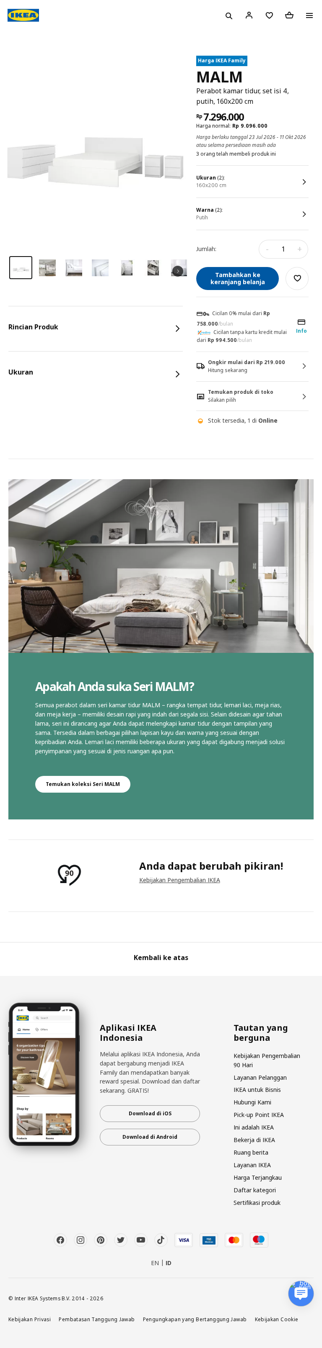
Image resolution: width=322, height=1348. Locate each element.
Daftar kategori (255, 1190)
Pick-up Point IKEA (259, 1115)
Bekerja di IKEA (254, 1140)
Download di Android (149, 1136)
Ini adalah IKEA (254, 1127)
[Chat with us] (301, 1293)
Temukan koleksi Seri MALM (83, 784)
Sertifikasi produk (257, 1203)
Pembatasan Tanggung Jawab (97, 1319)
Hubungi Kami (252, 1102)
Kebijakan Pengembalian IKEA (179, 880)
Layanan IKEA (252, 1165)
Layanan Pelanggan (260, 1077)
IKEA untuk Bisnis (257, 1090)
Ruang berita (251, 1152)
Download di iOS (150, 1113)
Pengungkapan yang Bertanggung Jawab (195, 1319)
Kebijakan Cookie (277, 1319)
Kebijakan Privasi (29, 1319)
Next (177, 271)
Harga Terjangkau (258, 1177)
